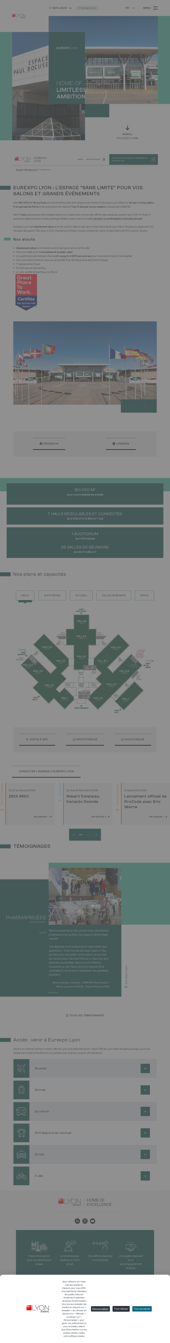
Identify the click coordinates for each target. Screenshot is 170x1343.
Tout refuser (121, 1308)
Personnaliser (100, 1308)
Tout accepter (142, 1308)
